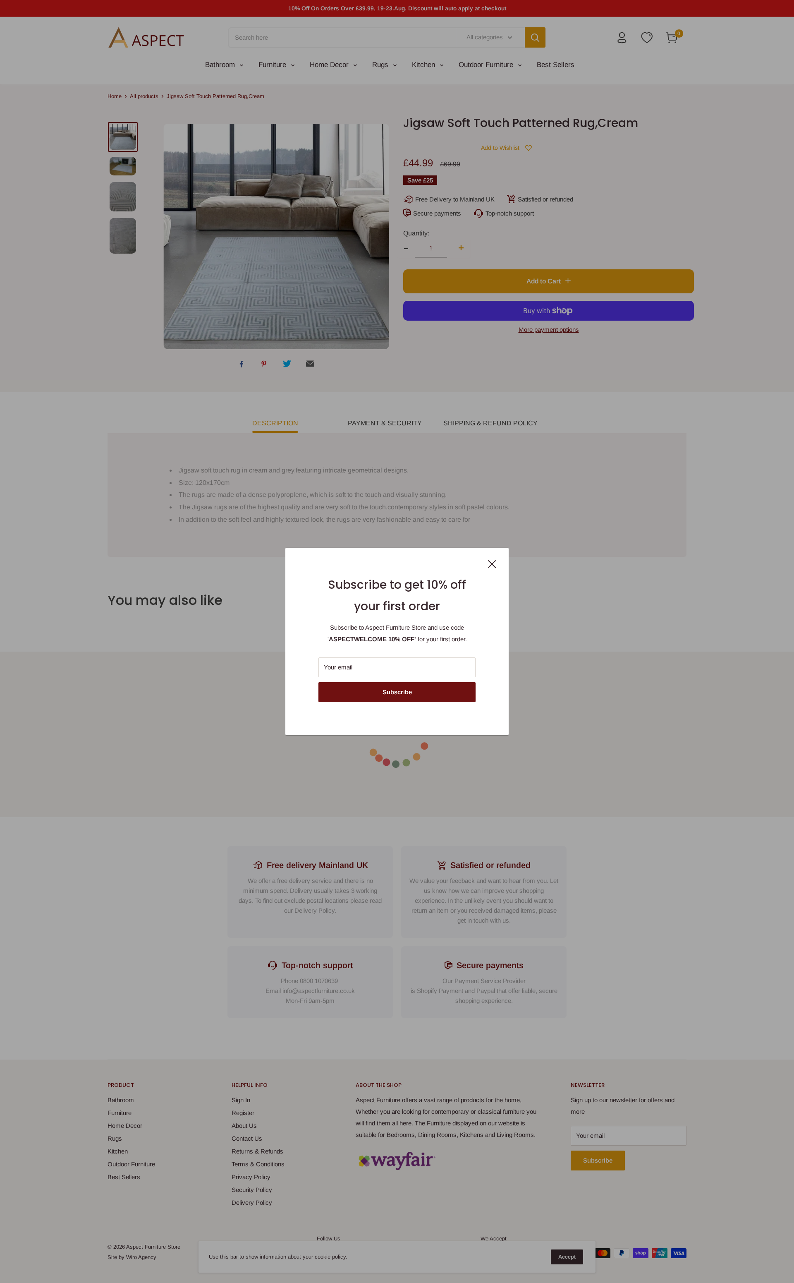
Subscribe (397, 691)
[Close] (492, 563)
